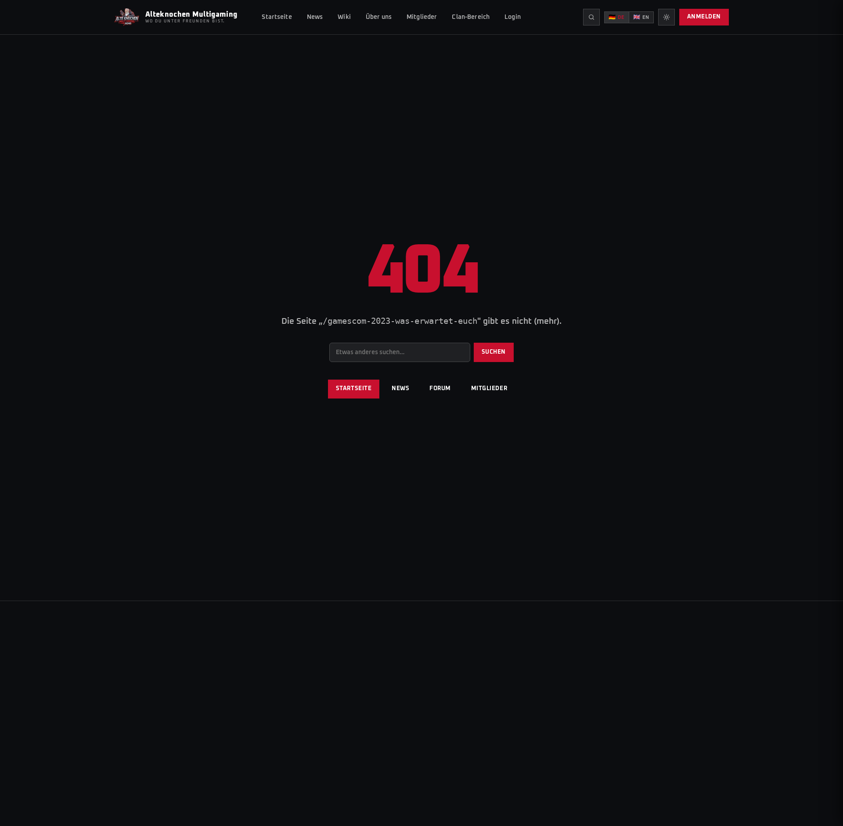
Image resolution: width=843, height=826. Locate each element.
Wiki (344, 17)
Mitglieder (422, 17)
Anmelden (704, 17)
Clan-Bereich (471, 17)
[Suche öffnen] (591, 17)
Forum (440, 388)
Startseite (277, 17)
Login (512, 17)
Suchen (494, 352)
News (315, 17)
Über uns (379, 17)
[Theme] (666, 17)
